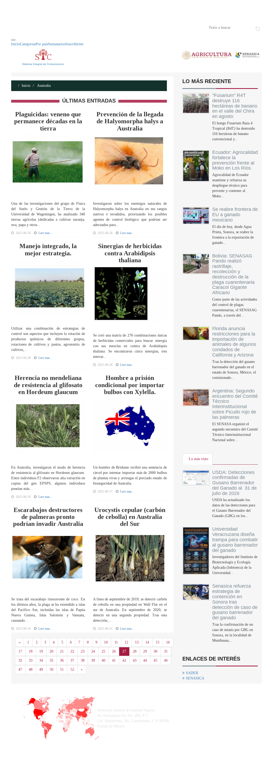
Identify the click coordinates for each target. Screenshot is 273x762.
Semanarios (56, 44)
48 (31, 669)
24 (93, 651)
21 (62, 651)
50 (51, 669)
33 (31, 660)
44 (145, 660)
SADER (192, 673)
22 (72, 651)
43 (134, 660)
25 (103, 651)
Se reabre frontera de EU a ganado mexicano (235, 215)
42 (124, 660)
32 (20, 660)
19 (41, 651)
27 (124, 651)
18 (31, 651)
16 (168, 642)
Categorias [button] (28, 44)
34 (41, 660)
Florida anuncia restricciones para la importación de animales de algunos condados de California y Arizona (234, 342)
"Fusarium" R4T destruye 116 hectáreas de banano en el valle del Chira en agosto (234, 106)
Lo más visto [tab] (198, 459)
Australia (43, 86)
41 (114, 660)
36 (62, 660)
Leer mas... (45, 233)
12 (126, 642)
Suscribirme (74, 44)
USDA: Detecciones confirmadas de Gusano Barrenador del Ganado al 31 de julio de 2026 (234, 483)
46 (166, 660)
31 (166, 651)
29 (145, 651)
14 (147, 642)
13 (137, 642)
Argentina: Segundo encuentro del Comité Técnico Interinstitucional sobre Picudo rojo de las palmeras (235, 404)
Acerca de (40, 27)
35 (51, 660)
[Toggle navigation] (13, 40)
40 (103, 660)
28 (134, 651)
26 (114, 651)
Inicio (19, 27)
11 (116, 642)
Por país (42, 44)
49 (41, 669)
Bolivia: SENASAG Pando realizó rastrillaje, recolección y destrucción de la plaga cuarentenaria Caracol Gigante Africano (233, 274)
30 (155, 651)
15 (157, 642)
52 (72, 669)
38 (83, 660)
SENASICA (195, 678)
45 (155, 660)
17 (20, 651)
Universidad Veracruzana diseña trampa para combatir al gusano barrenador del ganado (235, 539)
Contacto (66, 27)
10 (106, 642)
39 (93, 660)
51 (62, 669)
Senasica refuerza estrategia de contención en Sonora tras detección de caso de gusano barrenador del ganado (235, 601)
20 (51, 651)
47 (20, 669)
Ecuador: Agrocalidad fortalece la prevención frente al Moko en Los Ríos (235, 160)
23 (83, 651)
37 (72, 660)
